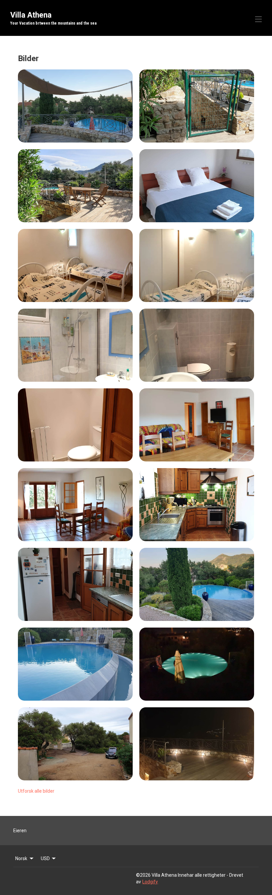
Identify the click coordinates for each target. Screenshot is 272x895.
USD (45, 858)
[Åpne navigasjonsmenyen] (258, 19)
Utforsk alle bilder (36, 791)
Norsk (21, 858)
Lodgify (150, 881)
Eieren (20, 830)
